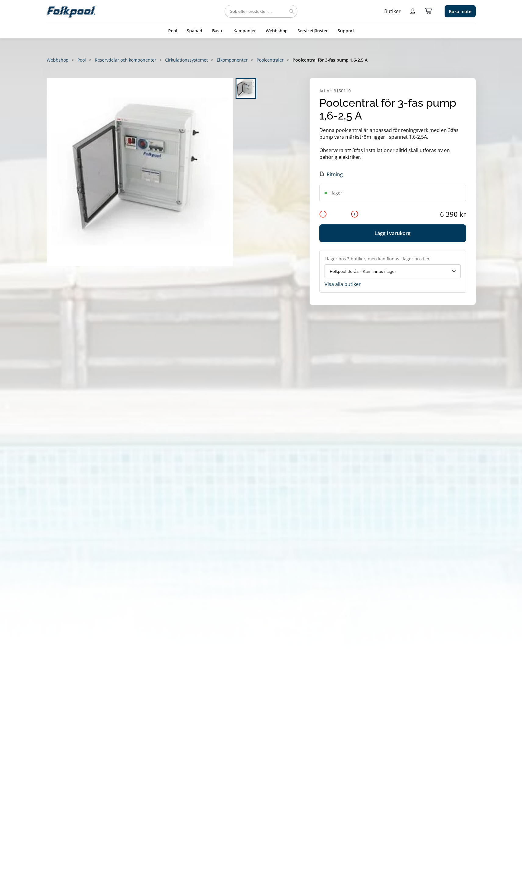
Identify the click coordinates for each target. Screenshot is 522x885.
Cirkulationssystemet (186, 60)
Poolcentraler (270, 60)
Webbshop (277, 31)
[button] (140, 172)
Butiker (392, 11)
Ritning (335, 174)
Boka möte (460, 11)
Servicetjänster (312, 31)
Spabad (194, 31)
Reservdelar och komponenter (125, 60)
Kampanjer (244, 31)
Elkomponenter (232, 60)
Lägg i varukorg (392, 233)
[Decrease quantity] (323, 214)
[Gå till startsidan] (71, 11)
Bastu (218, 31)
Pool (172, 31)
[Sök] (291, 11)
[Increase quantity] (354, 214)
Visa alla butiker (343, 284)
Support (346, 31)
